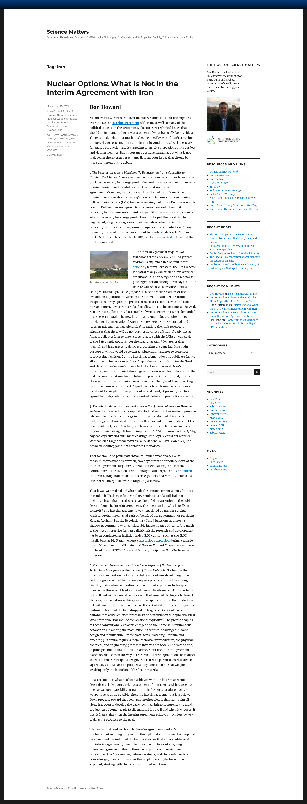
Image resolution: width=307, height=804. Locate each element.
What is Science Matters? (224, 171)
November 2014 (218, 410)
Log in (213, 458)
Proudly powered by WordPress (85, 788)
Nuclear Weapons (57, 118)
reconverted (163, 237)
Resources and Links (226, 164)
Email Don (215, 186)
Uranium (52, 149)
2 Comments (54, 154)
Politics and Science (58, 122)
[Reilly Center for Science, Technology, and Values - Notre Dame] (233, 139)
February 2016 (218, 406)
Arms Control (54, 111)
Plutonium (65, 146)
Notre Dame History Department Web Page (234, 205)
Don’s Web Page (219, 183)
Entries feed (216, 462)
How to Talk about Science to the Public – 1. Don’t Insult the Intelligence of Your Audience (234, 323)
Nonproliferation (66, 114)
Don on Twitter (218, 179)
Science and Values (58, 126)
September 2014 (219, 414)
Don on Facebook (219, 175)
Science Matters (68, 32)
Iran (72, 138)
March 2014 (216, 417)
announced (184, 471)
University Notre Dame (32, 4)
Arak (49, 134)
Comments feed (218, 465)
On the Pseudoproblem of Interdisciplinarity (234, 253)
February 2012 (218, 432)
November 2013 (218, 421)
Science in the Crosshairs (242, 293)
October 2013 (217, 425)
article (137, 267)
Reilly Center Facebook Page (225, 190)
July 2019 (215, 399)
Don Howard (217, 293)
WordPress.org (218, 469)
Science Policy (55, 129)
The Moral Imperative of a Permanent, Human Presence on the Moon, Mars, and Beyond (233, 238)
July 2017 (215, 402)
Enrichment (62, 138)
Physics (73, 118)
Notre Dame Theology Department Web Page (235, 209)
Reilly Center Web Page (222, 194)
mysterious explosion (154, 540)
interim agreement (125, 122)
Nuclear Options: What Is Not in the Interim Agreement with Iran (112, 88)
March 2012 (216, 429)
